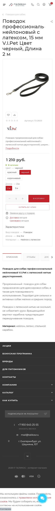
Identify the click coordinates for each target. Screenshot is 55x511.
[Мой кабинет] (44, 4)
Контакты (9, 377)
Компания (9, 385)
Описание (12, 257)
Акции (6, 346)
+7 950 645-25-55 (28, 425)
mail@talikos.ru (30, 434)
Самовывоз (15, 221)
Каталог (8, 392)
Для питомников (14, 369)
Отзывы (31, 257)
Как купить (10, 400)
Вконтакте (27, 456)
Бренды (7, 361)
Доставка (14, 218)
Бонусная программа (17, 353)
